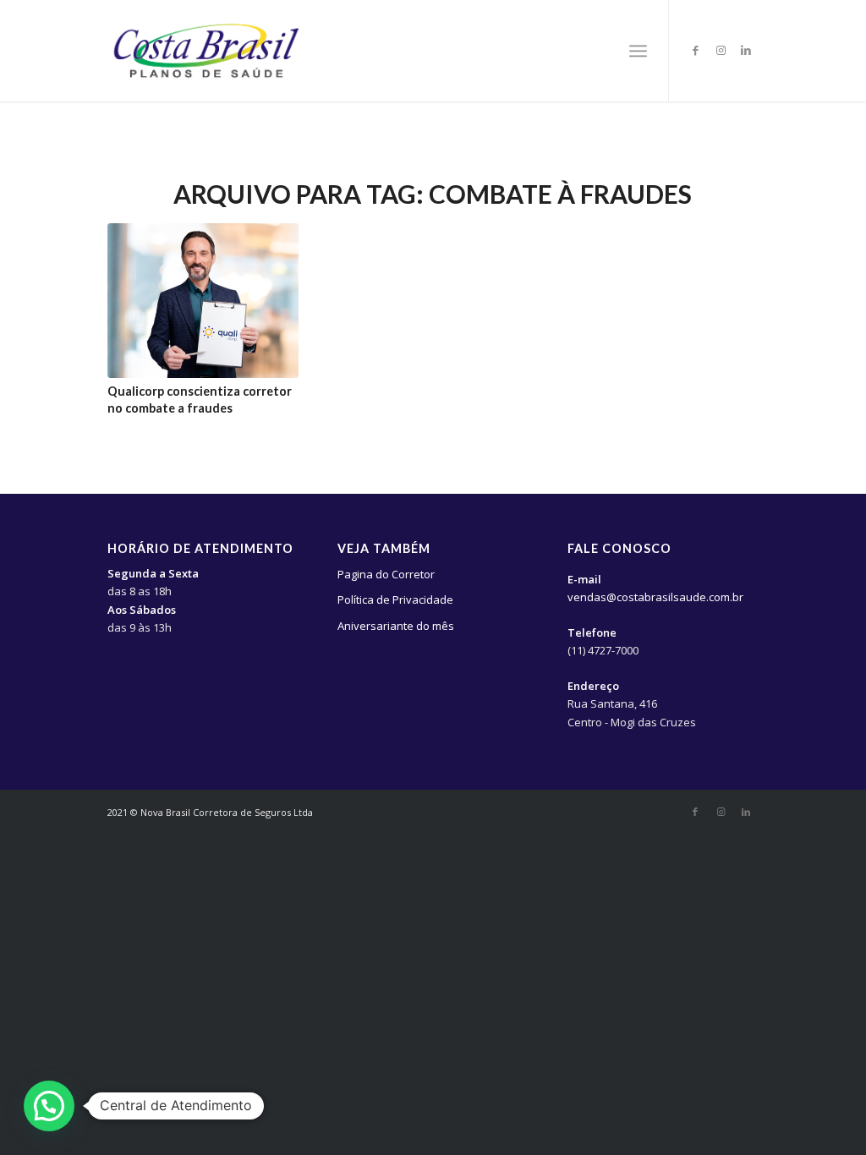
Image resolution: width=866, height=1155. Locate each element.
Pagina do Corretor (386, 574)
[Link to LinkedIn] (746, 50)
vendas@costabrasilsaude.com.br (655, 597)
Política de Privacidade (395, 599)
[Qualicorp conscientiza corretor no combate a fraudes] (203, 300)
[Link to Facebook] (695, 50)
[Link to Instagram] (720, 50)
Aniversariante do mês (395, 625)
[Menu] (638, 50)
